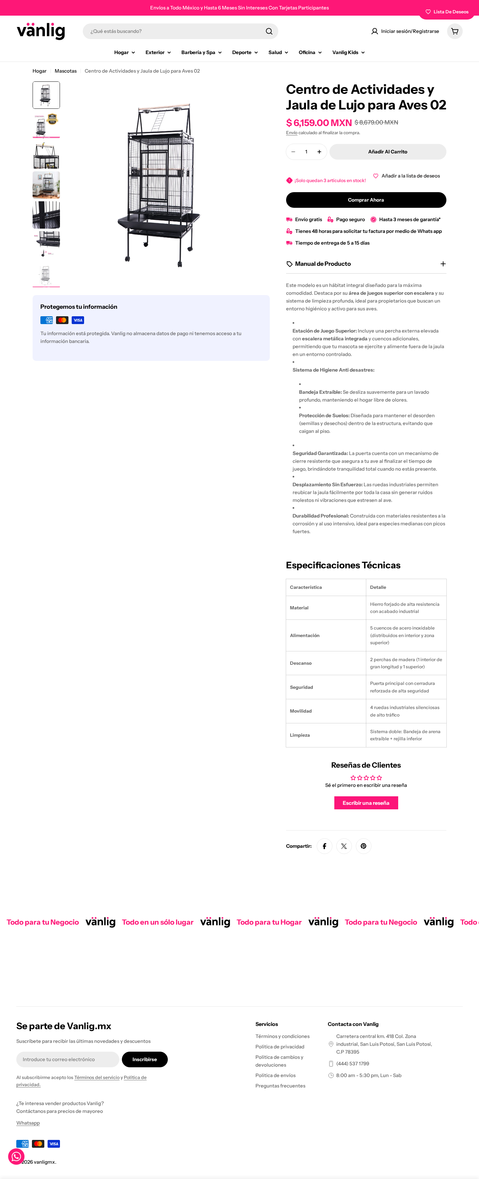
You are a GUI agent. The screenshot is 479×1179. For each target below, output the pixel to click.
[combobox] (180, 31)
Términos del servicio (97, 1077)
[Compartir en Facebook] (324, 846)
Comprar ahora (366, 200)
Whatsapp (28, 1123)
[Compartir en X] (344, 846)
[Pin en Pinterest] (363, 846)
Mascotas (66, 71)
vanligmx (44, 1162)
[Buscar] (269, 31)
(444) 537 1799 (352, 1063)
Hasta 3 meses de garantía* (410, 219)
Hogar (40, 71)
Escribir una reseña (366, 803)
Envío (292, 132)
